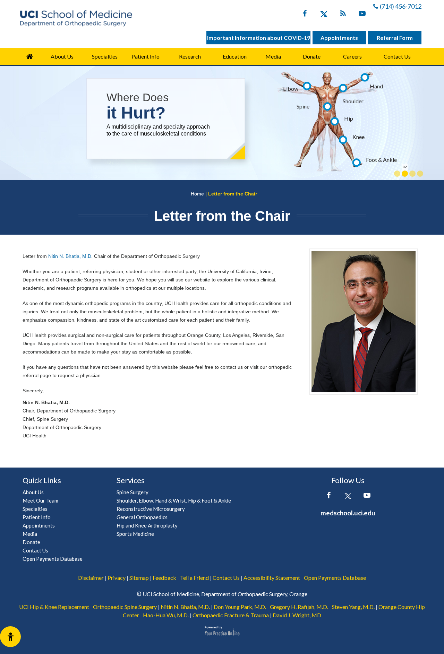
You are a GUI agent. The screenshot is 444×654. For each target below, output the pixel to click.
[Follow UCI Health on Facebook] (329, 496)
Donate (312, 56)
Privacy (117, 577)
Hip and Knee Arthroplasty (147, 525)
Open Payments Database (53, 559)
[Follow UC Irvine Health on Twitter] (324, 15)
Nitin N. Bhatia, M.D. (70, 256)
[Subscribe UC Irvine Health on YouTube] (362, 15)
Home (29, 56)
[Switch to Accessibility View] (10, 636)
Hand (376, 86)
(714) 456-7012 (400, 6)
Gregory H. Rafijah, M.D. (299, 606)
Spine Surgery (132, 492)
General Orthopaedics (142, 517)
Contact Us (397, 56)
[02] (405, 174)
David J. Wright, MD (297, 615)
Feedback (164, 577)
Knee (358, 136)
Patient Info (37, 517)
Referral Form (395, 37)
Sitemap (139, 577)
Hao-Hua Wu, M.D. (166, 615)
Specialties (105, 56)
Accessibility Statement (272, 577)
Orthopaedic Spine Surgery (125, 606)
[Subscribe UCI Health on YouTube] (367, 496)
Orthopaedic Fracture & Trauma (231, 615)
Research (190, 56)
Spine (303, 106)
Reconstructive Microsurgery (151, 509)
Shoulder (353, 101)
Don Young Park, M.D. (240, 606)
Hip (348, 118)
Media (273, 56)
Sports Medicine (135, 534)
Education (235, 56)
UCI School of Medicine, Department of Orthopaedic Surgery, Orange (225, 594)
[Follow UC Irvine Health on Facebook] (305, 15)
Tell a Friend (194, 577)
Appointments (339, 37)
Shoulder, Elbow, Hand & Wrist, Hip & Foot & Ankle (174, 500)
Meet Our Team (40, 500)
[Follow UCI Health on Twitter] (348, 496)
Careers (352, 56)
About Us (62, 56)
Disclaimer (91, 577)
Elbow (290, 88)
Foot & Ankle (381, 159)
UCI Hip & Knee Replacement (54, 606)
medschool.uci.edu (348, 513)
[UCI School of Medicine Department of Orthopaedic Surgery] (76, 18)
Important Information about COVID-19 (258, 37)
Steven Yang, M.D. (353, 606)
